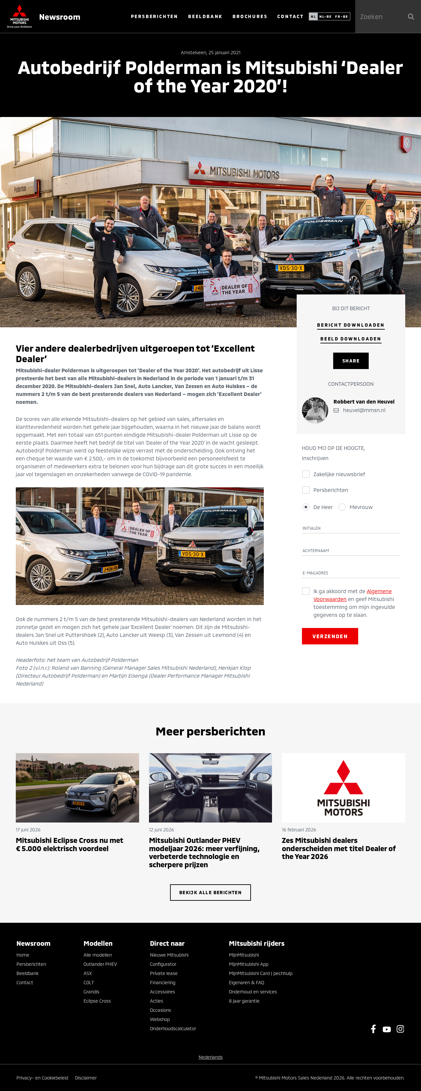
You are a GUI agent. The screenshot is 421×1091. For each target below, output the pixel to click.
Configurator (163, 964)
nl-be (325, 16)
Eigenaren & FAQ (246, 982)
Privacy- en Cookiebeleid (42, 1077)
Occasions (160, 1010)
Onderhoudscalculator (173, 1028)
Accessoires (162, 991)
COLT (89, 982)
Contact (290, 16)
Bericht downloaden (350, 325)
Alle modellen (98, 955)
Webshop (160, 1019)
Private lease (164, 973)
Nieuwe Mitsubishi (169, 955)
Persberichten (154, 16)
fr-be (341, 16)
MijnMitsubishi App (248, 964)
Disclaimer (86, 1077)
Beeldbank (205, 16)
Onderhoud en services (253, 991)
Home (22, 955)
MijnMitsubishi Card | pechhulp (260, 973)
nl (313, 16)
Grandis (91, 991)
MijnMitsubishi (244, 955)
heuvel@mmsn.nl (363, 410)
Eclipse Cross (97, 1001)
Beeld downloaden (351, 338)
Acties (156, 1001)
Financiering (162, 982)
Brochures (250, 16)
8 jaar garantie (244, 1001)
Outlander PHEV (100, 964)
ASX (88, 973)
